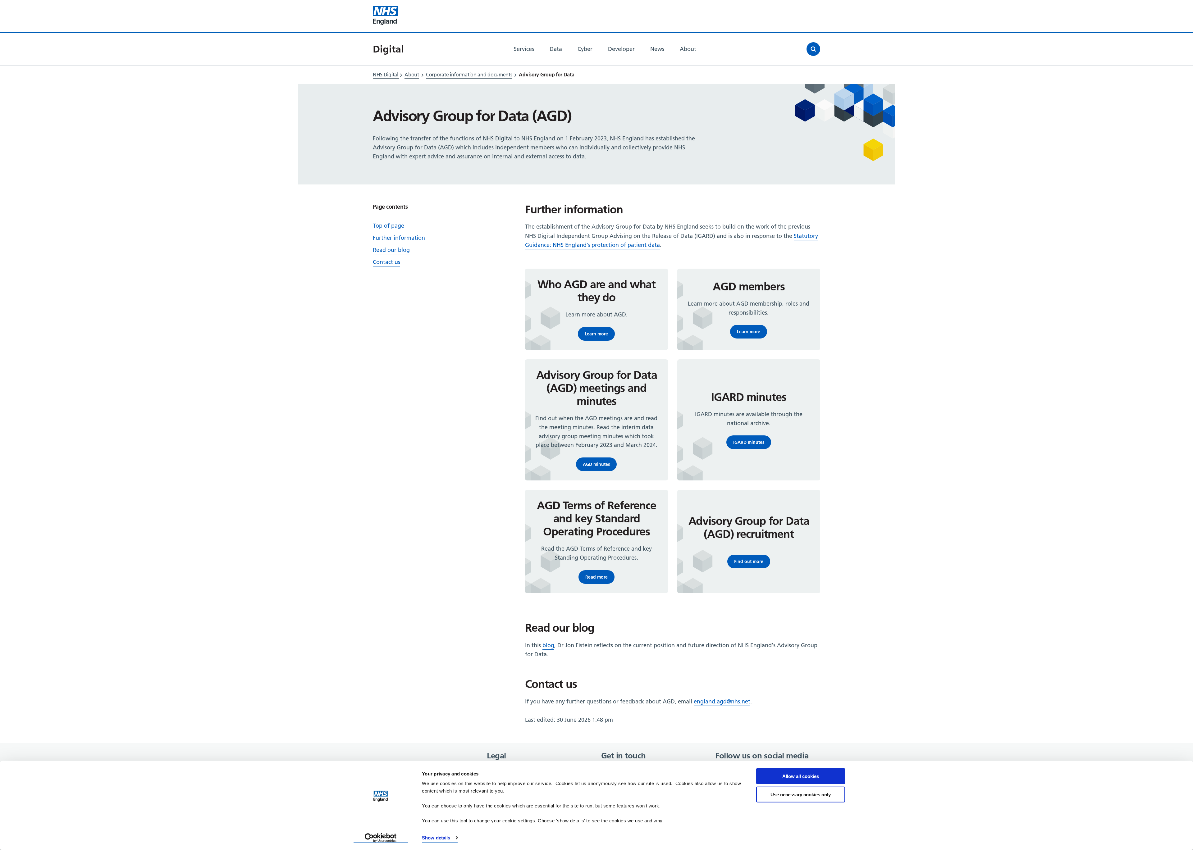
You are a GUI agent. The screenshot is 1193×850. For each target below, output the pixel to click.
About (412, 74)
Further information (399, 237)
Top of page (388, 225)
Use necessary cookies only (800, 794)
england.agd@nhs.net (722, 701)
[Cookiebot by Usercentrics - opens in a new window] (381, 838)
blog (548, 645)
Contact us (386, 262)
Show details (436, 837)
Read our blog (391, 249)
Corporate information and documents (469, 74)
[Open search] (813, 49)
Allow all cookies (800, 776)
